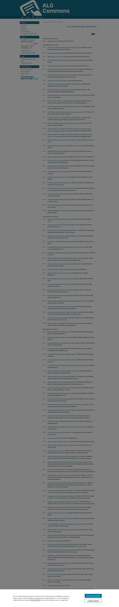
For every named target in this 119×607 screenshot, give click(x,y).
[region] (59, 598)
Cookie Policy (64, 600)
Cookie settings (34, 600)
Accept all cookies (93, 596)
